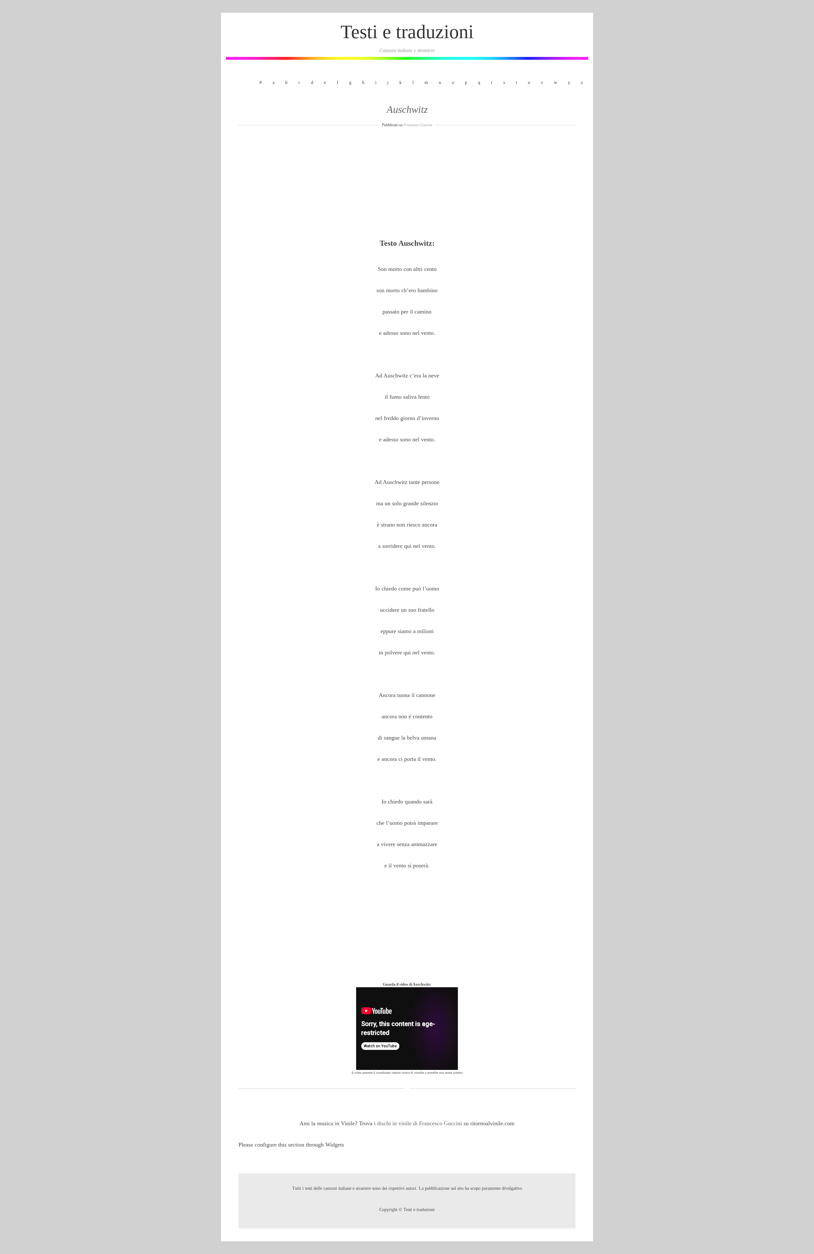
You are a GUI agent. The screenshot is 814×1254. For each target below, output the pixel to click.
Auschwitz (407, 109)
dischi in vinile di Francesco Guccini (420, 1123)
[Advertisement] (407, 185)
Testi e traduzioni (407, 31)
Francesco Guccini (418, 125)
